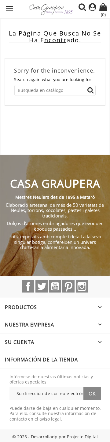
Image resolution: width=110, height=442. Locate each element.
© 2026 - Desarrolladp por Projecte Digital (55, 437)
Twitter (41, 286)
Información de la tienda (41, 359)
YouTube (55, 286)
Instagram (82, 286)
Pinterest (68, 286)
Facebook (28, 286)
